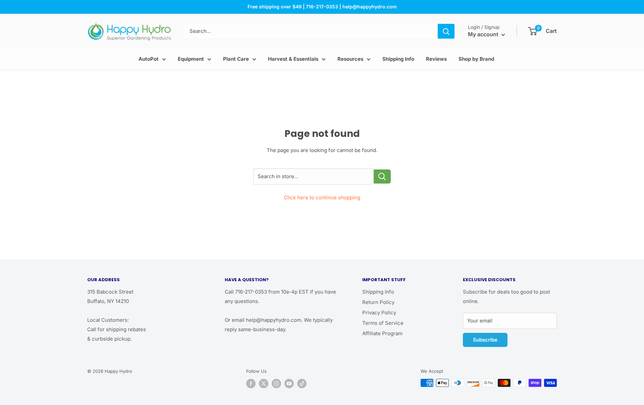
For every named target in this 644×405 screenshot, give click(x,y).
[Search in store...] (382, 176)
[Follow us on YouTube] (289, 383)
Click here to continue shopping (322, 197)
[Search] (446, 31)
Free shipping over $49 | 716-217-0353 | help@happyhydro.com (322, 6)
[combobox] (311, 31)
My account (484, 34)
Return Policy (378, 302)
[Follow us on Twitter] (263, 383)
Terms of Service (383, 323)
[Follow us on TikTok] (302, 383)
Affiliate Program (382, 333)
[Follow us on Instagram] (276, 383)
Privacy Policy (379, 312)
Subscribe (485, 340)
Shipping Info (378, 292)
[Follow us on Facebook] (251, 383)
